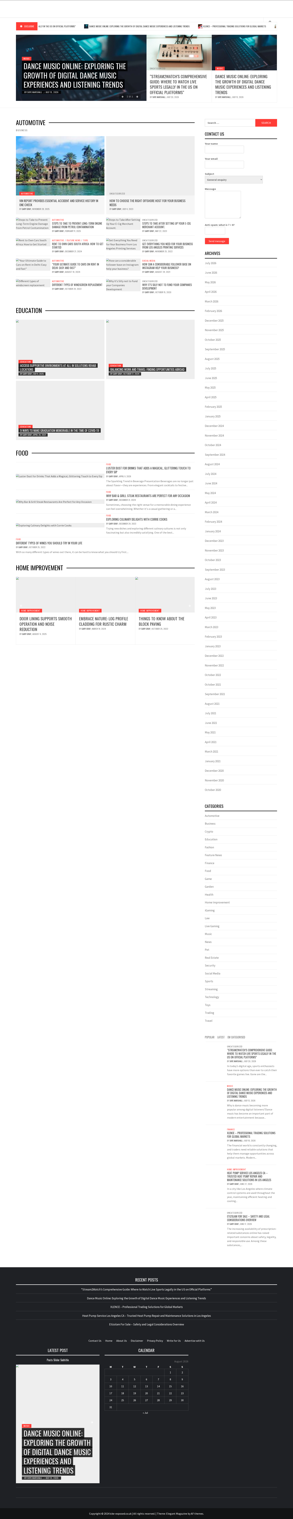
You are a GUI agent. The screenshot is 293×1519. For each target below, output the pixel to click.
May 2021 (210, 732)
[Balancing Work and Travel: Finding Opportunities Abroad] (150, 349)
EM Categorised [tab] (236, 1037)
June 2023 (211, 598)
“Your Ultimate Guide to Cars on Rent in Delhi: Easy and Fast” (75, 266)
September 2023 (215, 569)
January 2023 (213, 646)
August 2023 (212, 579)
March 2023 (211, 627)
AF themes (197, 1513)
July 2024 (210, 474)
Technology (212, 997)
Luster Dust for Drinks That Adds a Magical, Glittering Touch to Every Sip (148, 470)
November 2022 (214, 665)
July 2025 (210, 368)
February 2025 (213, 407)
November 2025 (214, 330)
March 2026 (211, 301)
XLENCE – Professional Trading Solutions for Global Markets (197, 26)
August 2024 (212, 464)
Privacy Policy (155, 1340)
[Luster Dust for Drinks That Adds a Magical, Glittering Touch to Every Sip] (59, 475)
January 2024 (213, 531)
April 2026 (211, 292)
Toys (85, 240)
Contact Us (95, 1340)
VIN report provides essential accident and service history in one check (58, 203)
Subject (209, 173)
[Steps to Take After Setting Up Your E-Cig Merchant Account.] (123, 223)
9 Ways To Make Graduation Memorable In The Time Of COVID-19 (59, 430)
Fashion (209, 847)
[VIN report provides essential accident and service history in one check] (60, 165)
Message (210, 189)
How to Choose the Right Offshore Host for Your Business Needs (147, 203)
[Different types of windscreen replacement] (33, 282)
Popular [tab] (209, 1037)
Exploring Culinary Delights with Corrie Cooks (136, 519)
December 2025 (214, 320)
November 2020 (214, 780)
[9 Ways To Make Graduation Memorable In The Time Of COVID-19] (60, 410)
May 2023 (210, 608)
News (208, 942)
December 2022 (214, 656)
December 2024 (214, 426)
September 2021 (215, 694)
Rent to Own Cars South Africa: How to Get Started (77, 246)
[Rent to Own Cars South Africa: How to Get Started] (33, 241)
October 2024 (213, 445)
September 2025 (215, 349)
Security (210, 965)
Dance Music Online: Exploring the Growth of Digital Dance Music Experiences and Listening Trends (102, 26)
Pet (207, 950)
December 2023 (214, 541)
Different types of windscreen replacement (77, 285)
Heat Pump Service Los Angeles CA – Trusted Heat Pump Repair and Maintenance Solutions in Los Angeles (164, 626)
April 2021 (211, 742)
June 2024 (211, 483)
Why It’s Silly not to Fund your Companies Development (167, 286)
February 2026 (213, 311)
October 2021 (213, 684)
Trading (209, 1013)
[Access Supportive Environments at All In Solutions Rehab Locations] (60, 349)
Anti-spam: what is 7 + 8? (220, 224)
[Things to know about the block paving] (105, 595)
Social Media (148, 261)
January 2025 (213, 416)
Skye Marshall (35, 92)
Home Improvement (30, 610)
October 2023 (213, 560)
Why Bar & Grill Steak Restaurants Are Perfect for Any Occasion (148, 496)
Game (208, 879)
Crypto (209, 831)
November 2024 (214, 435)
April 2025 (211, 397)
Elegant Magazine (176, 1513)
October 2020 (213, 790)
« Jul (145, 1412)
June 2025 (211, 378)
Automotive (27, 193)
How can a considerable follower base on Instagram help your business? (166, 266)
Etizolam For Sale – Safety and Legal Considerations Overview (248, 1218)
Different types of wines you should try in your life (49, 543)
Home (108, 1340)
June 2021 (211, 723)
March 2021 (211, 751)
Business (210, 823)
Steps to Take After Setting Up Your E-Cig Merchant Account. (166, 225)
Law (207, 918)
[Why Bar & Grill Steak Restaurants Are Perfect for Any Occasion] (54, 501)
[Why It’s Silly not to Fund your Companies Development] (123, 285)
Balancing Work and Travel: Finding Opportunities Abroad (147, 369)
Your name (211, 143)
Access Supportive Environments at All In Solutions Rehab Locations (58, 367)
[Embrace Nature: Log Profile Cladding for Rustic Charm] (45, 595)
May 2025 (210, 387)
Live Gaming (212, 926)
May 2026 (210, 282)
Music (27, 58)
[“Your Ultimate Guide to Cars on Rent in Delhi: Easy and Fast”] (33, 264)
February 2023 (213, 636)
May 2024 (210, 493)
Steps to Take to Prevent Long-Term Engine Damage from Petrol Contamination (77, 225)
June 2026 (211, 272)
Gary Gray (26, 209)
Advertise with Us (195, 1340)
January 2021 (213, 761)
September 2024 (215, 455)
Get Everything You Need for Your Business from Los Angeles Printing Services (167, 246)
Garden (209, 887)
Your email (211, 158)
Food (108, 464)
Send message (217, 241)
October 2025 (213, 340)
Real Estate (212, 958)
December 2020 (214, 771)
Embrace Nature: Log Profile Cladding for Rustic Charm (44, 621)
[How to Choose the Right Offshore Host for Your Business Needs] (150, 165)
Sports (209, 981)
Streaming (211, 989)
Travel (208, 1021)
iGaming (210, 910)
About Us (121, 1340)
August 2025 (212, 359)
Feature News (74, 240)
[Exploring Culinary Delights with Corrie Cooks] (44, 525)
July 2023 (210, 589)
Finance (209, 863)
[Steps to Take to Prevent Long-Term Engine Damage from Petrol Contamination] (33, 223)
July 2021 (210, 713)
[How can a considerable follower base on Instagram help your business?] (123, 264)
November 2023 (214, 550)
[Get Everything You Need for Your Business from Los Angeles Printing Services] (123, 243)
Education (25, 361)
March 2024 (211, 512)
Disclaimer (137, 1340)
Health (209, 894)
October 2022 (213, 675)
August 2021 (212, 704)
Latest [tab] (221, 1037)
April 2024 (211, 502)
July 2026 (210, 263)
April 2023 (211, 617)
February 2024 (213, 522)
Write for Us (174, 1340)
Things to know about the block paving (102, 621)
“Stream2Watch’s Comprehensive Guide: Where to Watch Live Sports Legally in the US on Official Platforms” (178, 84)
